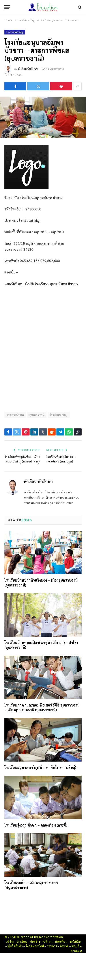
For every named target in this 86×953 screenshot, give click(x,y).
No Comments (54, 68)
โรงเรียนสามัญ (14, 32)
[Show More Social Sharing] (77, 86)
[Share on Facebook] (15, 86)
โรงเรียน (22, 941)
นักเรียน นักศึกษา (28, 68)
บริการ (47, 941)
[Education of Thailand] (43, 7)
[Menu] (7, 7)
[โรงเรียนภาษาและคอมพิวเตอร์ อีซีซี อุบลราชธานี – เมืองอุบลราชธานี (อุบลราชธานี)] (43, 677)
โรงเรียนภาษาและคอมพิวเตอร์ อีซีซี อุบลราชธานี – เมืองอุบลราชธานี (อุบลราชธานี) (42, 707)
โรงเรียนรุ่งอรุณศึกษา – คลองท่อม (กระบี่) (35, 825)
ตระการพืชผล (15, 414)
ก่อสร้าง (35, 941)
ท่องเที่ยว (61, 941)
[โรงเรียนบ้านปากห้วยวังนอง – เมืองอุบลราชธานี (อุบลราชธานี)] (43, 552)
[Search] (79, 7)
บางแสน (76, 951)
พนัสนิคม (76, 941)
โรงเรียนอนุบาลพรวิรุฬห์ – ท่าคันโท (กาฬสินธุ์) (40, 767)
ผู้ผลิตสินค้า (15, 946)
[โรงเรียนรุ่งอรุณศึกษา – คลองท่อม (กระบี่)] (43, 797)
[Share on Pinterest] (61, 86)
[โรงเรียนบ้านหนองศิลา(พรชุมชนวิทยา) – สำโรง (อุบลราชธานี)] (43, 615)
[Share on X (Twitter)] (38, 86)
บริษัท (10, 941)
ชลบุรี (75, 946)
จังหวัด (64, 946)
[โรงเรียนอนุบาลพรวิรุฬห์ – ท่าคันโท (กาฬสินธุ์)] (43, 740)
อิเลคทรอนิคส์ (35, 946)
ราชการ (52, 946)
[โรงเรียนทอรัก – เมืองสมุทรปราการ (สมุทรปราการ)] (43, 855)
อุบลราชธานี (37, 414)
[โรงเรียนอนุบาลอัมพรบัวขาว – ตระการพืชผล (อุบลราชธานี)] (43, 117)
